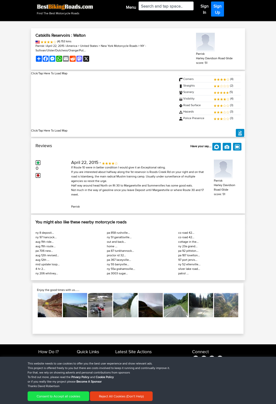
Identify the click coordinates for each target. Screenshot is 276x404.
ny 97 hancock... (46, 237)
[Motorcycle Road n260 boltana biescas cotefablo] (125, 305)
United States (89, 46)
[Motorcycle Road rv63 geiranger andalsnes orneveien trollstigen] (226, 305)
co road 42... (186, 233)
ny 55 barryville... (118, 264)
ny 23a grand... (188, 246)
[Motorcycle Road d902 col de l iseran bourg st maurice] (100, 305)
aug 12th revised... (47, 255)
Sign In (205, 9)
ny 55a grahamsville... (121, 269)
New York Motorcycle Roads (119, 46)
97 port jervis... (187, 260)
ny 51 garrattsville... (119, 237)
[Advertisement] (102, 102)
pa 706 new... (44, 251)
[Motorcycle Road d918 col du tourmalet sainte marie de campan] (176, 305)
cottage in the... (188, 242)
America (71, 46)
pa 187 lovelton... (189, 255)
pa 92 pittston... (188, 251)
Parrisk (39, 46)
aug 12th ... (42, 260)
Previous (32, 305)
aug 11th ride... (44, 242)
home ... (112, 246)
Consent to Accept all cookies (58, 396)
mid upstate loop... (47, 264)
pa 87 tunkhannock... (120, 251)
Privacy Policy (80, 377)
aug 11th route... (45, 246)
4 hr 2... (40, 269)
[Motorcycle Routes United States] (37, 41)
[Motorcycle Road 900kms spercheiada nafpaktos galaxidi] (201, 305)
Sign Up (217, 9)
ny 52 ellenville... (189, 264)
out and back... (116, 242)
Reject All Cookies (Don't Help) (121, 396)
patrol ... (183, 273)
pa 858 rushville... (118, 233)
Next (244, 305)
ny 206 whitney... (46, 273)
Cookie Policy (105, 377)
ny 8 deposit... (44, 233)
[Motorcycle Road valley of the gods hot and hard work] (50, 305)
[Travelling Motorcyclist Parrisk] (205, 41)
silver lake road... (189, 269)
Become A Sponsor (89, 381)
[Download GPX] (240, 133)
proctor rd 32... (116, 255)
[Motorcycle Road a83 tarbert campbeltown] (75, 305)
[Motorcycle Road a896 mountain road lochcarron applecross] (151, 305)
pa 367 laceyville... (119, 260)
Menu (131, 7)
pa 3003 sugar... (117, 273)
